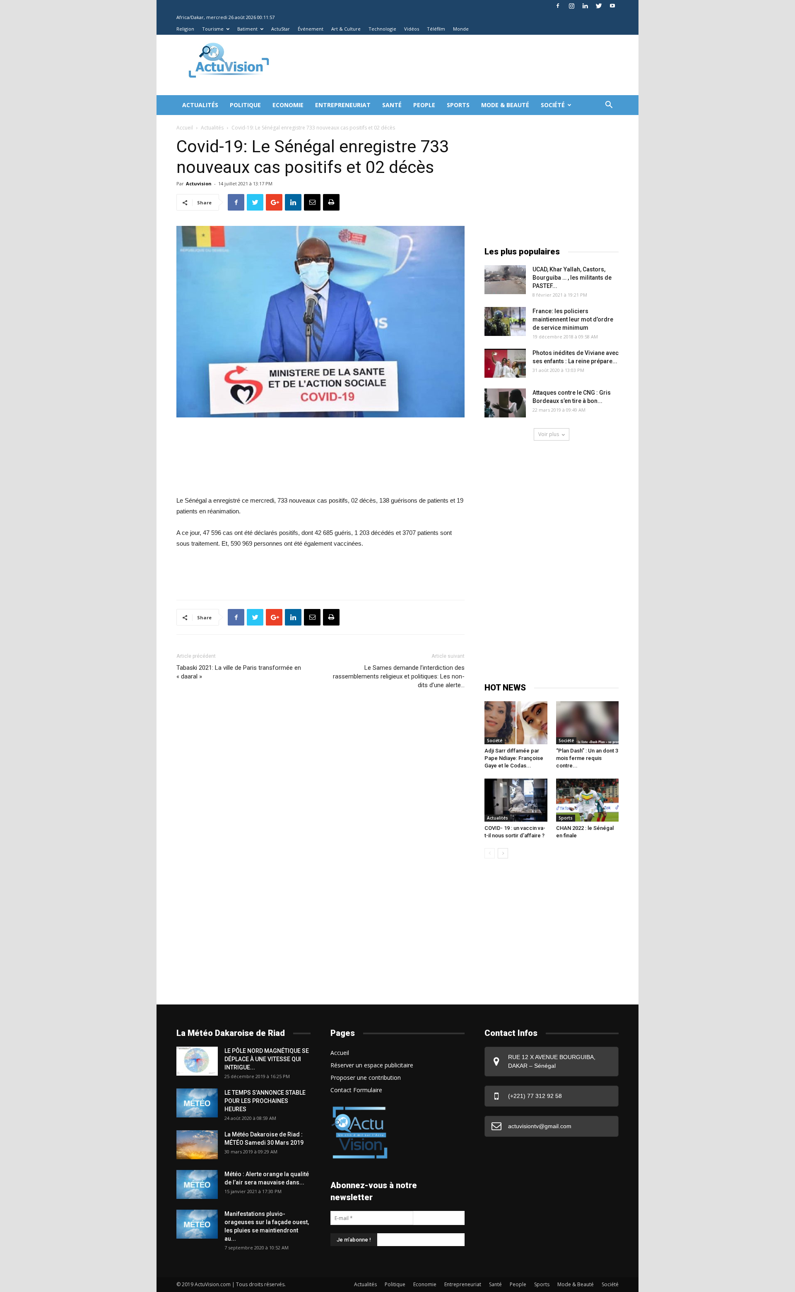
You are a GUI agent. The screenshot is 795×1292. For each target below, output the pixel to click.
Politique (245, 105)
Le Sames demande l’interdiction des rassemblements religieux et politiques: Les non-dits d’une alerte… (399, 676)
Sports (458, 105)
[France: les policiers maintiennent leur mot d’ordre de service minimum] (505, 321)
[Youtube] (612, 6)
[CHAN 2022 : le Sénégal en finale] (587, 800)
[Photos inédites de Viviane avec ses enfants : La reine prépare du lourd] (505, 363)
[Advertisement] (432, 65)
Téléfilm (436, 29)
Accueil (184, 127)
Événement (310, 29)
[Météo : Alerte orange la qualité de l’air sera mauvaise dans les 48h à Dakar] (197, 1184)
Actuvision (199, 183)
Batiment (247, 29)
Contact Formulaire (356, 1090)
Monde (461, 29)
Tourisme (213, 29)
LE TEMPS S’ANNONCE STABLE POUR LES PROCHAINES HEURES (265, 1100)
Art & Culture (346, 29)
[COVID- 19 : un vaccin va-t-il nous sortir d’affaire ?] (515, 800)
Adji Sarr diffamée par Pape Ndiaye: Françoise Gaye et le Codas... (513, 758)
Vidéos (411, 29)
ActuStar (280, 29)
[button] (609, 106)
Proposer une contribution (365, 1077)
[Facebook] (558, 6)
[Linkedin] (585, 6)
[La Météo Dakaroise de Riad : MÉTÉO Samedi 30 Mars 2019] (197, 1144)
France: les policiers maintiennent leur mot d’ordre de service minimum (572, 319)
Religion (185, 29)
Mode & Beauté (505, 105)
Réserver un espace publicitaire (371, 1065)
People (424, 105)
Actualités (200, 105)
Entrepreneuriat (343, 105)
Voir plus (548, 434)
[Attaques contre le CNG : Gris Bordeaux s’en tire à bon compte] (505, 402)
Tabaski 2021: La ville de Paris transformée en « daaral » (238, 672)
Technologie (382, 29)
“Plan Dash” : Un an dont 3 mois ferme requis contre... (587, 758)
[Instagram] (571, 6)
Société (553, 105)
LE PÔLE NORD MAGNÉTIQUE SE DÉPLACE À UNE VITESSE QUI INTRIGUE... (266, 1059)
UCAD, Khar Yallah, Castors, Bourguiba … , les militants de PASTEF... (572, 277)
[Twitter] (599, 6)
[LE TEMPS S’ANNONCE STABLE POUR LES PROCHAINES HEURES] (197, 1102)
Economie (288, 105)
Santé (392, 105)
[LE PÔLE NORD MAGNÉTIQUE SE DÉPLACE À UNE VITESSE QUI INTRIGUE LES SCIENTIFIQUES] (197, 1061)
